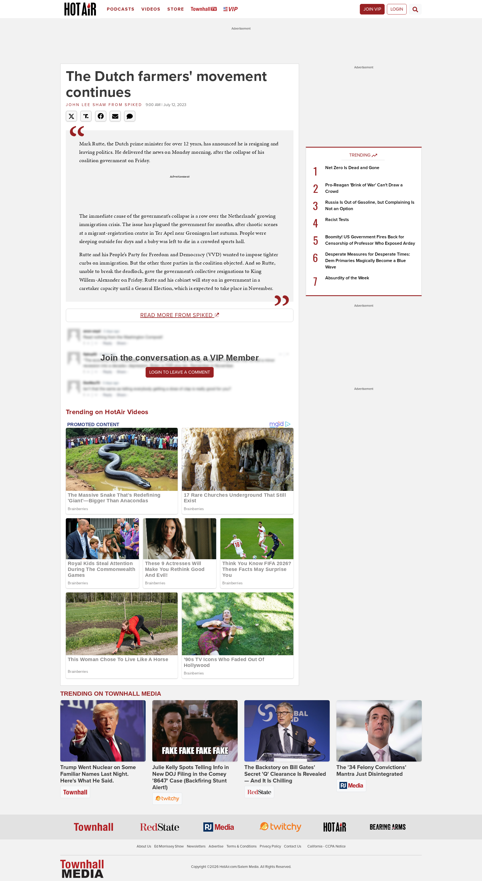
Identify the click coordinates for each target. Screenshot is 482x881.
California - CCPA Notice (326, 846)
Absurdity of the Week (347, 278)
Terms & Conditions (241, 846)
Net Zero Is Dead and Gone (352, 168)
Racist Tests (337, 219)
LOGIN (397, 9)
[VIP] (231, 9)
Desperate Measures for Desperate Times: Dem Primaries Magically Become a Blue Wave (367, 260)
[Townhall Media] (81, 868)
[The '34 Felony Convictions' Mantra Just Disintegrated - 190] (379, 731)
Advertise (216, 846)
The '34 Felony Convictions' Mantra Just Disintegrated (371, 770)
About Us (144, 846)
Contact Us (292, 846)
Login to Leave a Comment (179, 372)
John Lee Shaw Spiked (105, 104)
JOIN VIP (372, 9)
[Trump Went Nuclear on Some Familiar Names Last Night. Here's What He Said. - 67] (103, 731)
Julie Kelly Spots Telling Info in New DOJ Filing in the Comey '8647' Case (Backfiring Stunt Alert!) (190, 777)
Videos (151, 9)
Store (175, 9)
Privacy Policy (270, 846)
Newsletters (196, 846)
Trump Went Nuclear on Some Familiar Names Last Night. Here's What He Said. (98, 774)
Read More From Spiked (177, 315)
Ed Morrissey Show (169, 846)
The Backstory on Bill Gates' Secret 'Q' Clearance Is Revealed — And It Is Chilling (285, 774)
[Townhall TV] (205, 9)
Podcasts (121, 9)
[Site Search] (415, 9)
